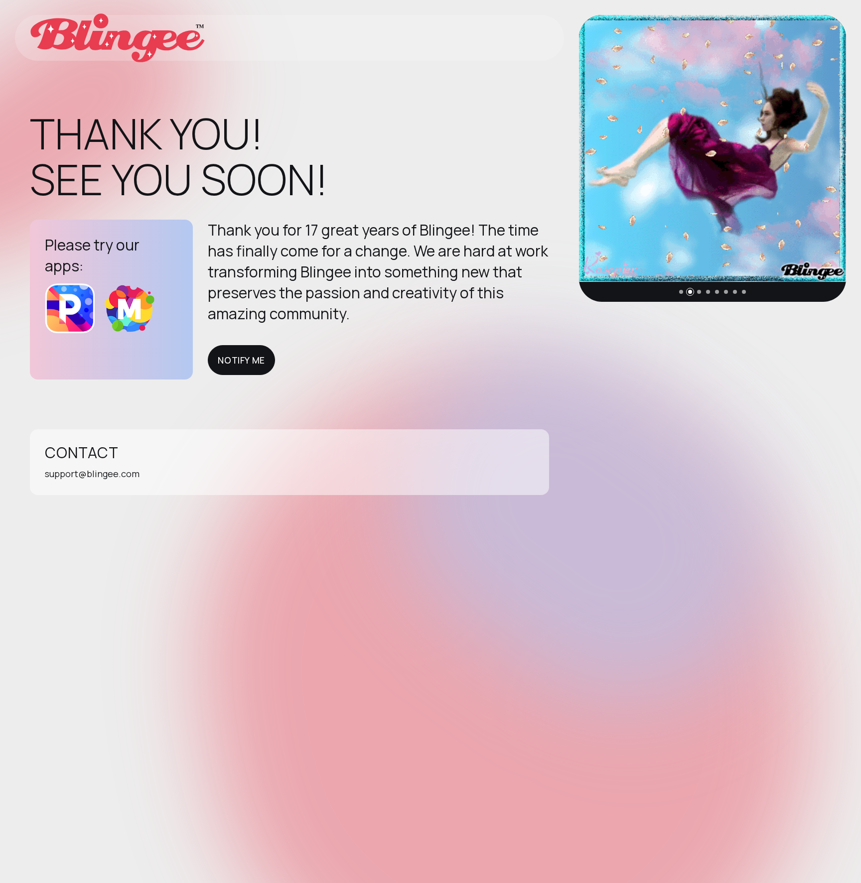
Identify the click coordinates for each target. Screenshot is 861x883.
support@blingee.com (92, 474)
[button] (681, 292)
